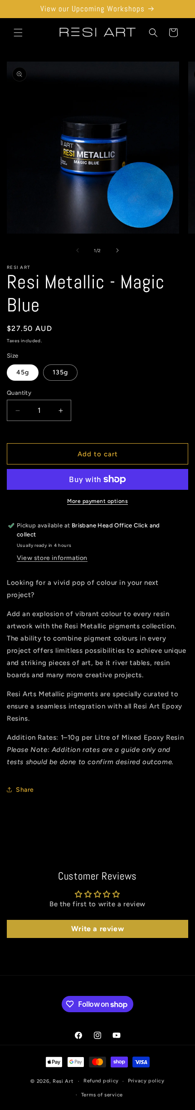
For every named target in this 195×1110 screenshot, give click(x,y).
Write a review (97, 928)
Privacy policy (146, 1081)
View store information (52, 558)
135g (60, 372)
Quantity (19, 392)
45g (22, 372)
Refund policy (101, 1081)
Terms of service (102, 1095)
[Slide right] (117, 250)
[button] (18, 33)
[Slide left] (78, 250)
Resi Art (63, 1081)
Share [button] (25, 790)
